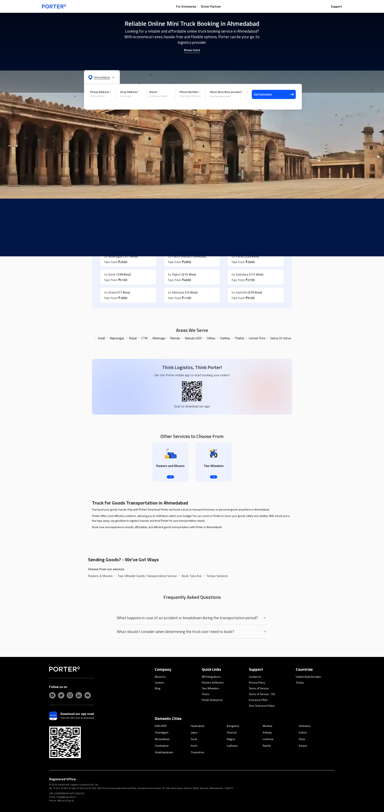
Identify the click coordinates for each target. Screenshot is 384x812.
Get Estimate (263, 94)
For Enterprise (186, 6)
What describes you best (226, 92)
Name (154, 92)
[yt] (87, 695)
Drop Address (129, 92)
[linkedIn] (79, 695)
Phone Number (190, 92)
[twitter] (61, 695)
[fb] (52, 695)
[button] (102, 77)
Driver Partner (211, 6)
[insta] (70, 695)
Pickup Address (100, 92)
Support (336, 6)
